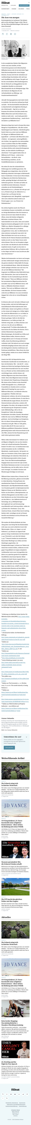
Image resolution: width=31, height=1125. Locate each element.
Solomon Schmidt (6, 1077)
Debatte (3, 14)
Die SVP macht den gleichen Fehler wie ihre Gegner (11, 900)
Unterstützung (23, 1106)
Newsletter (4, 5)
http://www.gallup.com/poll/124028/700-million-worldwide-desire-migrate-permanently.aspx (13, 665)
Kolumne (3, 1018)
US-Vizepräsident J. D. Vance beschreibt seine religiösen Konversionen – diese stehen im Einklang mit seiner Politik (12, 824)
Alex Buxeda (16, 1077)
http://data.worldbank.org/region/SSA (13, 658)
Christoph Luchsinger (7, 795)
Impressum (22, 1102)
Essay (8, 14)
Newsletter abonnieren (12, 1102)
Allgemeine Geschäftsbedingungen (16, 1104)
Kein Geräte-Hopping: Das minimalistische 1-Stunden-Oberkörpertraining (12, 1023)
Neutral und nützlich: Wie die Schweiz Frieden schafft (11, 863)
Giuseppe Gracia (16, 873)
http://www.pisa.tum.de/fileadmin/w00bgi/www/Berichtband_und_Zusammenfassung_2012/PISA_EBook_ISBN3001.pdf (15, 646)
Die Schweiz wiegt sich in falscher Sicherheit (9, 784)
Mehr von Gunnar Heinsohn (9, 730)
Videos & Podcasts (6, 859)
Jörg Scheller (5, 1036)
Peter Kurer (4, 836)
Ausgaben (13, 5)
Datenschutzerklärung (12, 1106)
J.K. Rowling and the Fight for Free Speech (9, 1063)
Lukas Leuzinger (5, 873)
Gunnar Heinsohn (7, 718)
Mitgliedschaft (24, 5)
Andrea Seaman (5, 909)
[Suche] (29, 2)
